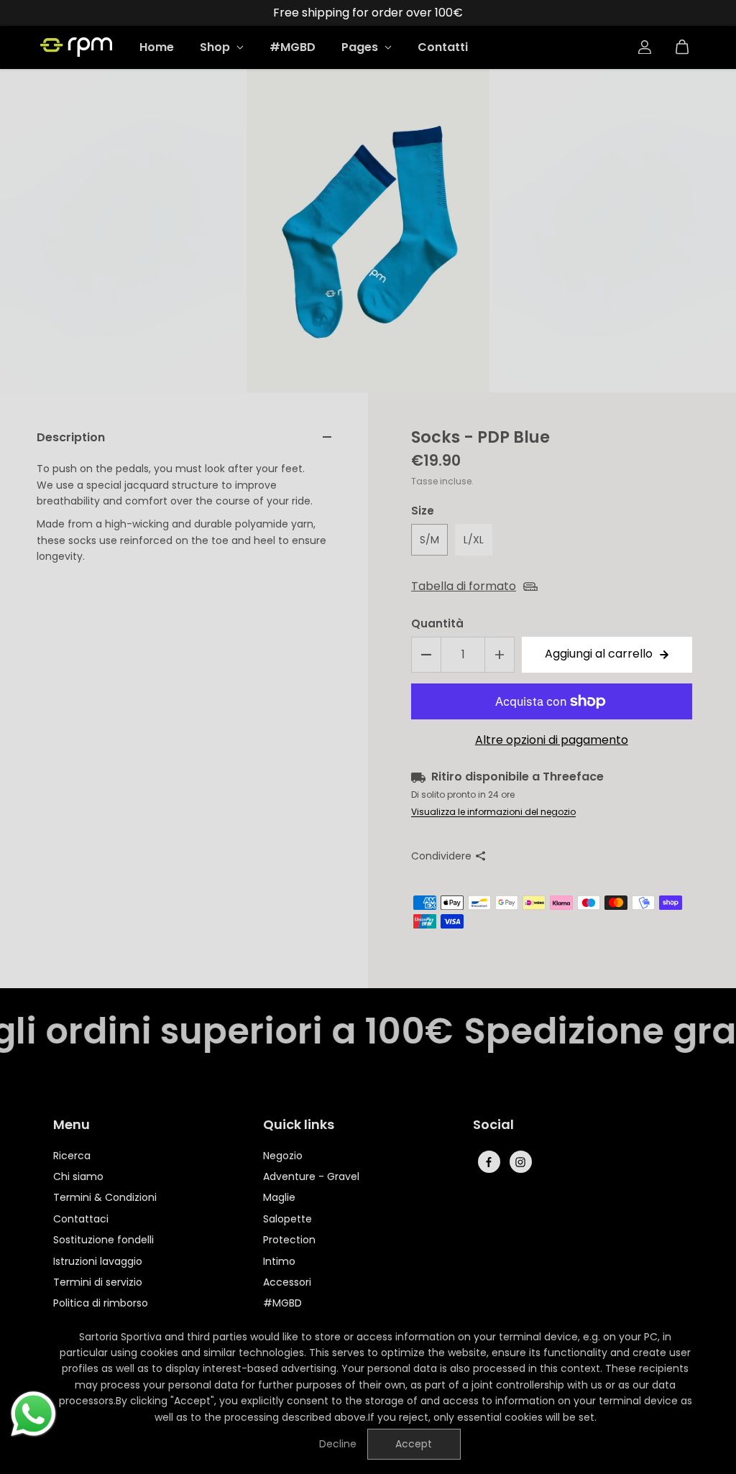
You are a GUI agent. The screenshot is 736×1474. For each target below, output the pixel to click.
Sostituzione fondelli (103, 1240)
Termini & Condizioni (105, 1197)
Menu (71, 1125)
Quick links (298, 1125)
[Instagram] (520, 1162)
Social (493, 1125)
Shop (216, 47)
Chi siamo (78, 1176)
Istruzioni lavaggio (97, 1261)
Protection (289, 1240)
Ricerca (72, 1155)
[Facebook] (489, 1162)
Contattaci (81, 1219)
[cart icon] (682, 47)
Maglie (279, 1197)
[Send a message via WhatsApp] (33, 1414)
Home (156, 47)
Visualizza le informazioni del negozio (493, 812)
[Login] (644, 47)
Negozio (283, 1155)
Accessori (287, 1282)
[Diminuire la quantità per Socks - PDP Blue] (426, 655)
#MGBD (293, 47)
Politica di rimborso (100, 1303)
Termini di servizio (97, 1282)
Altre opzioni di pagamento (551, 740)
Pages (361, 47)
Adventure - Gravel (311, 1176)
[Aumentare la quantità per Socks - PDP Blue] (499, 655)
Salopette (287, 1219)
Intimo (279, 1261)
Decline (337, 1444)
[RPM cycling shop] (76, 47)
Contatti (443, 47)
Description (71, 437)
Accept (413, 1444)
